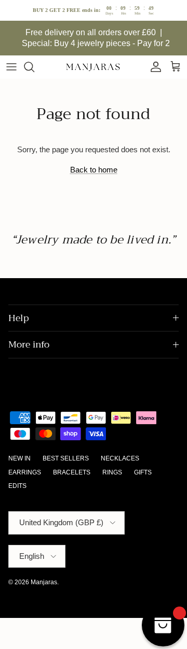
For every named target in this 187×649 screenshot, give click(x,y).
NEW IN (19, 458)
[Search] (34, 66)
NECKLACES (120, 458)
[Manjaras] (93, 67)
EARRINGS (24, 472)
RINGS (112, 472)
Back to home (93, 169)
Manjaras (44, 582)
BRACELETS (71, 472)
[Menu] (11, 66)
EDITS (17, 485)
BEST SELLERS (66, 458)
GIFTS (143, 472)
